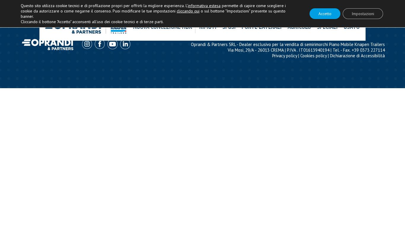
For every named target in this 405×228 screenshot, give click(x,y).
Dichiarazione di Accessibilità (357, 55)
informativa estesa (204, 5)
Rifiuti (207, 26)
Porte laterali (262, 26)
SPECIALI (327, 26)
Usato (352, 26)
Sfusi (229, 26)
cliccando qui (188, 11)
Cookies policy (313, 55)
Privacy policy (284, 55)
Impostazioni (363, 13)
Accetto (324, 13)
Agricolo (299, 26)
